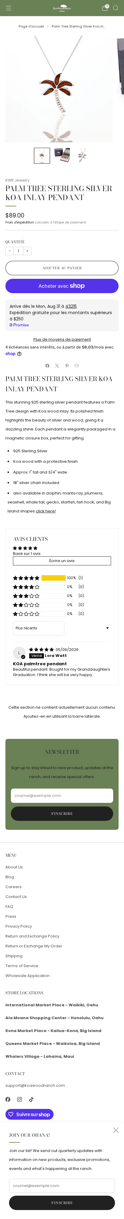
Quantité (14, 242)
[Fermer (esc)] (116, 1130)
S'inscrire (62, 1202)
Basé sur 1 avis (27, 553)
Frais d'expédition (19, 222)
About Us (14, 867)
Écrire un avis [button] (62, 561)
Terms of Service (21, 966)
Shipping (14, 956)
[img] (41, 649)
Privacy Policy (18, 926)
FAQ (9, 906)
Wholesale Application (27, 975)
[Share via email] (77, 366)
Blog (9, 877)
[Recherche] (116, 8)
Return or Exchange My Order (33, 946)
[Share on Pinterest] (67, 366)
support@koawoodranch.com (35, 1085)
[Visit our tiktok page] (31, 1099)
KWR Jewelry (17, 180)
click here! (46, 511)
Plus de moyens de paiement (62, 339)
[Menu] (8, 8)
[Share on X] (57, 366)
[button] (26, 578)
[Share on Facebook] (48, 366)
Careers (13, 887)
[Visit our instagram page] (19, 1099)
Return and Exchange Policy (32, 936)
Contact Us (16, 897)
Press (10, 916)
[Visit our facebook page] (8, 1099)
